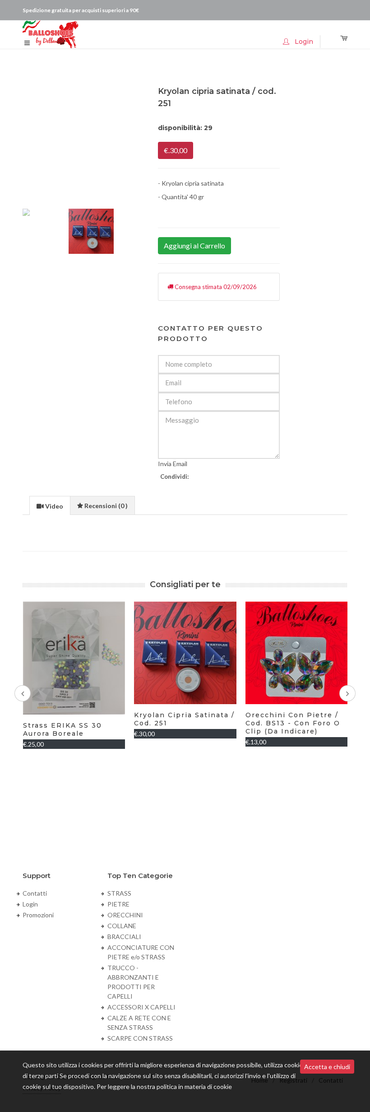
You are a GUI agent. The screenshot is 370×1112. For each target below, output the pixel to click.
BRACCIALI (124, 936)
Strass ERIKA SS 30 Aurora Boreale (62, 729)
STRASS (119, 893)
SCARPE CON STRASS (140, 1038)
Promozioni (38, 915)
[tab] (49, 505)
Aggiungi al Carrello (194, 245)
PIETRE (118, 904)
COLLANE (121, 926)
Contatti (35, 893)
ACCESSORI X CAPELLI (141, 1007)
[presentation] (50, 506)
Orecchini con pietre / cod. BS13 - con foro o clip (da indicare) (292, 723)
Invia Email (172, 463)
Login (30, 904)
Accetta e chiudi (327, 1066)
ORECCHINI (125, 915)
